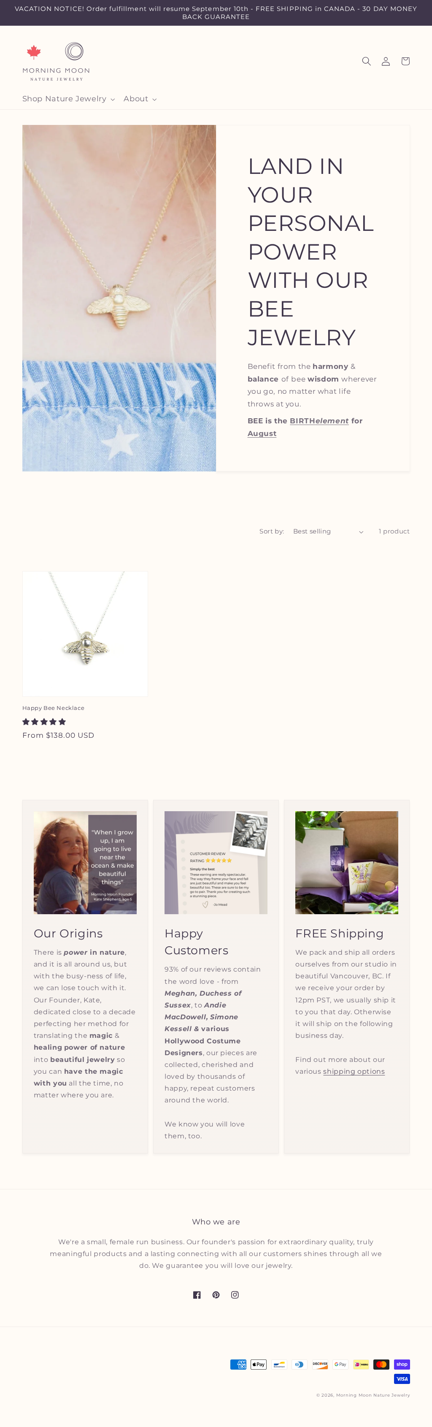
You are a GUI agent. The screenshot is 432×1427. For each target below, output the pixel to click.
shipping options (354, 1071)
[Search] (366, 61)
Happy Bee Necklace (53, 707)
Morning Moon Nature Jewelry (373, 1395)
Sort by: (271, 531)
